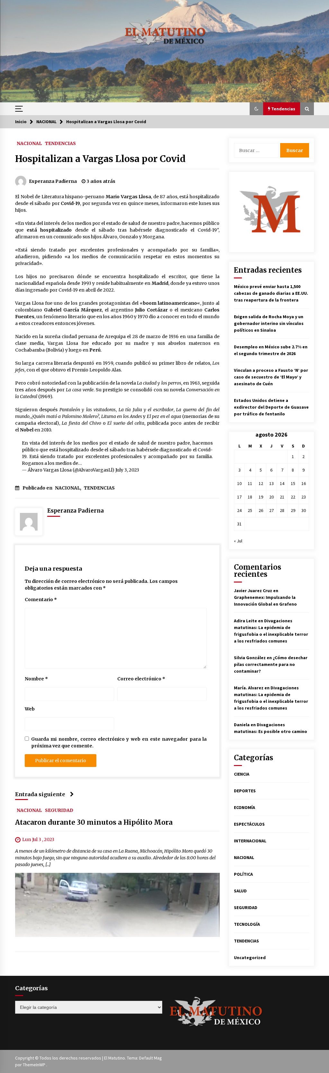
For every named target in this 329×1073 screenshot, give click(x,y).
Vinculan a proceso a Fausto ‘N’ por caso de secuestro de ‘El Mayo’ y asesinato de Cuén (271, 377)
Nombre (36, 679)
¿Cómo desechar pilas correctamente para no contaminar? (270, 664)
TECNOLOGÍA (247, 924)
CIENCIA (241, 774)
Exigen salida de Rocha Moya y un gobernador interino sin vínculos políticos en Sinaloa (269, 323)
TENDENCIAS (60, 143)
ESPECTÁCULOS (249, 824)
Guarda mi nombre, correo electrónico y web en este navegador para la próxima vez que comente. (119, 742)
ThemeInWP (34, 1065)
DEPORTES (245, 791)
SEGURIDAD (59, 810)
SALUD (240, 891)
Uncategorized (250, 957)
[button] (256, 108)
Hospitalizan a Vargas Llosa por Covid (100, 159)
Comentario (41, 599)
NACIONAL (29, 143)
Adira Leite (245, 621)
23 (303, 497)
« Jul (238, 541)
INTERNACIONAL (250, 841)
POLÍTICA (243, 874)
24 (239, 510)
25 (250, 510)
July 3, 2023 (127, 470)
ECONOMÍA (244, 807)
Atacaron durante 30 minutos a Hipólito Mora (94, 822)
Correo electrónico (141, 679)
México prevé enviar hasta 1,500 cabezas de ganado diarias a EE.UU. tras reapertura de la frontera (271, 293)
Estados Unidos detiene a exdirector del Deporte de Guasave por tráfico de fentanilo (271, 407)
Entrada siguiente (40, 794)
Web (30, 709)
